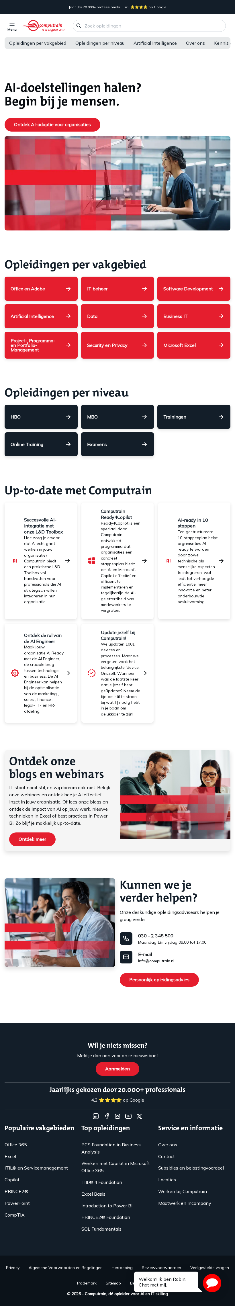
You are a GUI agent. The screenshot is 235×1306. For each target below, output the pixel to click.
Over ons (195, 43)
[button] (212, 1283)
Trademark (86, 1283)
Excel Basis (93, 1194)
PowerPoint (17, 1203)
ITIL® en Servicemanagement (36, 1168)
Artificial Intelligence (155, 43)
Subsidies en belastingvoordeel (191, 1168)
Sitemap (113, 1283)
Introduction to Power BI (106, 1206)
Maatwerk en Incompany (184, 1203)
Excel (10, 1156)
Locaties (167, 1179)
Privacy (12, 1267)
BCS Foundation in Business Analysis (111, 1148)
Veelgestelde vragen (209, 1267)
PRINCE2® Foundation (105, 1217)
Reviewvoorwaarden (161, 1267)
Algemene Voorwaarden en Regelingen (66, 1267)
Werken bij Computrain (182, 1191)
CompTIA (15, 1215)
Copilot (12, 1179)
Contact (166, 1156)
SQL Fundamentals (101, 1229)
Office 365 (16, 1144)
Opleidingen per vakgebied (37, 43)
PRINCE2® (16, 1191)
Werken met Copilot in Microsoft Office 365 (115, 1166)
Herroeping (122, 1267)
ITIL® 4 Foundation (101, 1182)
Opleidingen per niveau (99, 43)
